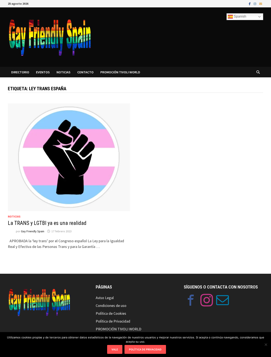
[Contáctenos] (222, 301)
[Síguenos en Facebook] (190, 301)
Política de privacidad (145, 349)
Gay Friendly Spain (32, 231)
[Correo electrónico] (260, 3)
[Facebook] (250, 3)
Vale (115, 349)
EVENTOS (43, 72)
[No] (266, 344)
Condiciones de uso (111, 305)
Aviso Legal (105, 297)
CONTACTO (85, 72)
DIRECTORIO (20, 72)
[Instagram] (255, 3)
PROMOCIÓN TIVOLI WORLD (120, 72)
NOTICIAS (64, 72)
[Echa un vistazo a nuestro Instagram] (206, 301)
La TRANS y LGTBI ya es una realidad (47, 223)
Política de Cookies (111, 313)
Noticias (14, 216)
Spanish (239, 16)
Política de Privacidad (113, 321)
